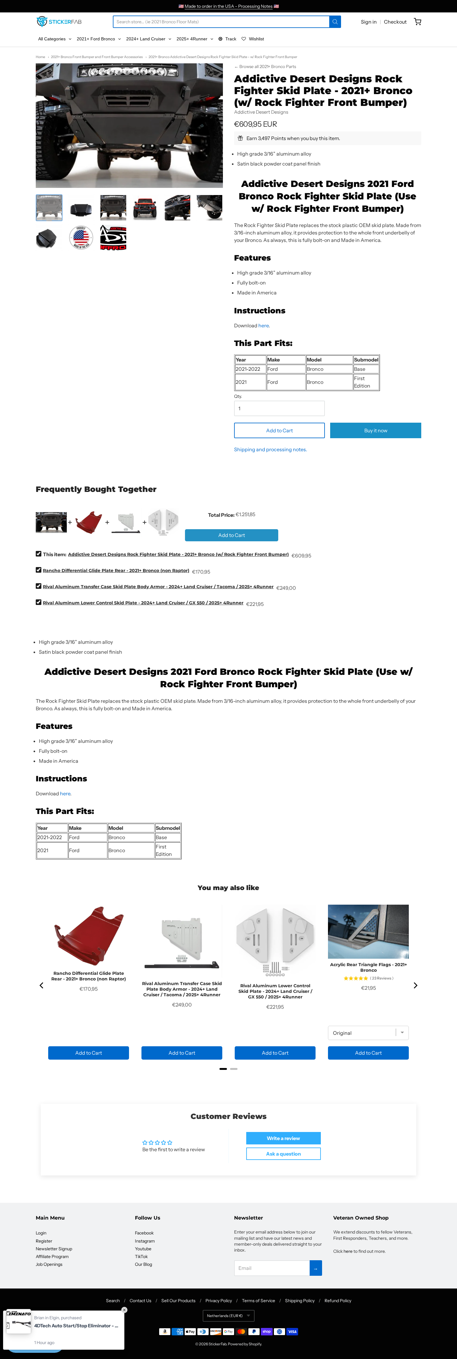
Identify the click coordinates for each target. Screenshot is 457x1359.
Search (113, 1300)
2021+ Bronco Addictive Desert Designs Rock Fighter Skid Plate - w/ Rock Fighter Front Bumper (223, 57)
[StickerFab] (59, 22)
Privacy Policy (218, 1300)
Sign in (369, 22)
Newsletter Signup (54, 1249)
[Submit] (335, 22)
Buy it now (375, 430)
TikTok (141, 1256)
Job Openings (49, 1264)
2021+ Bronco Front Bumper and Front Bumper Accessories (97, 57)
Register (44, 1241)
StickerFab (217, 1344)
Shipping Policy (300, 1300)
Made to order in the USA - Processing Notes (229, 6)
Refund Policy (338, 1300)
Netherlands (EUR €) (225, 1315)
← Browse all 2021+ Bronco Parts (265, 66)
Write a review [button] (283, 1138)
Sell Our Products (178, 1300)
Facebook (144, 1233)
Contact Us (140, 1300)
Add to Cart (279, 430)
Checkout (395, 22)
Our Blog (143, 1264)
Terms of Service (258, 1300)
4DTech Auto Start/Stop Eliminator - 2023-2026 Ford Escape (76, 1326)
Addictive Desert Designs (261, 112)
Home (40, 57)
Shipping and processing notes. (270, 449)
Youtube (143, 1249)
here (263, 325)
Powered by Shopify (244, 1344)
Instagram (145, 1241)
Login (41, 1233)
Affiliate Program (52, 1256)
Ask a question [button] (283, 1154)
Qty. (238, 396)
